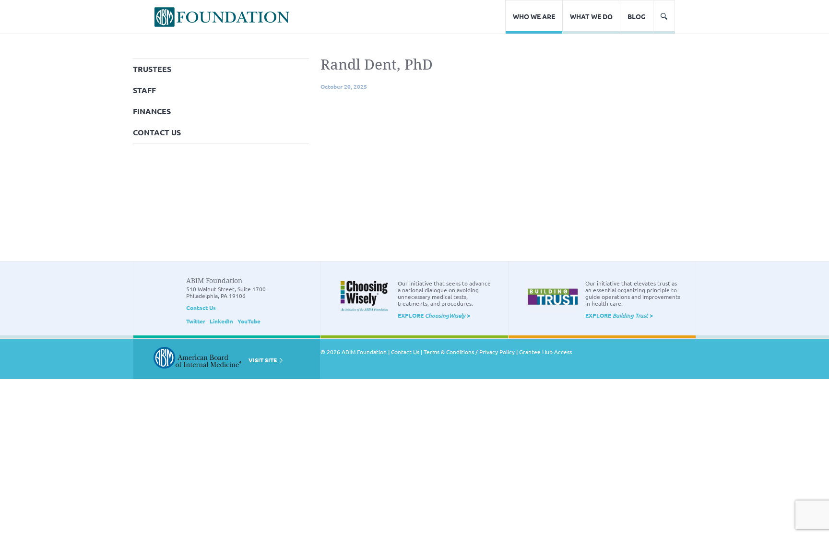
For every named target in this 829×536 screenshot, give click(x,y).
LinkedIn (221, 321)
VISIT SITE (263, 360)
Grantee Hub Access (545, 352)
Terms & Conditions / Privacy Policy (469, 352)
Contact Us (157, 132)
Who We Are (534, 16)
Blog (637, 16)
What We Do (591, 16)
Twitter (195, 321)
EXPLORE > (434, 315)
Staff (144, 90)
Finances (152, 111)
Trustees (152, 69)
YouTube (249, 321)
